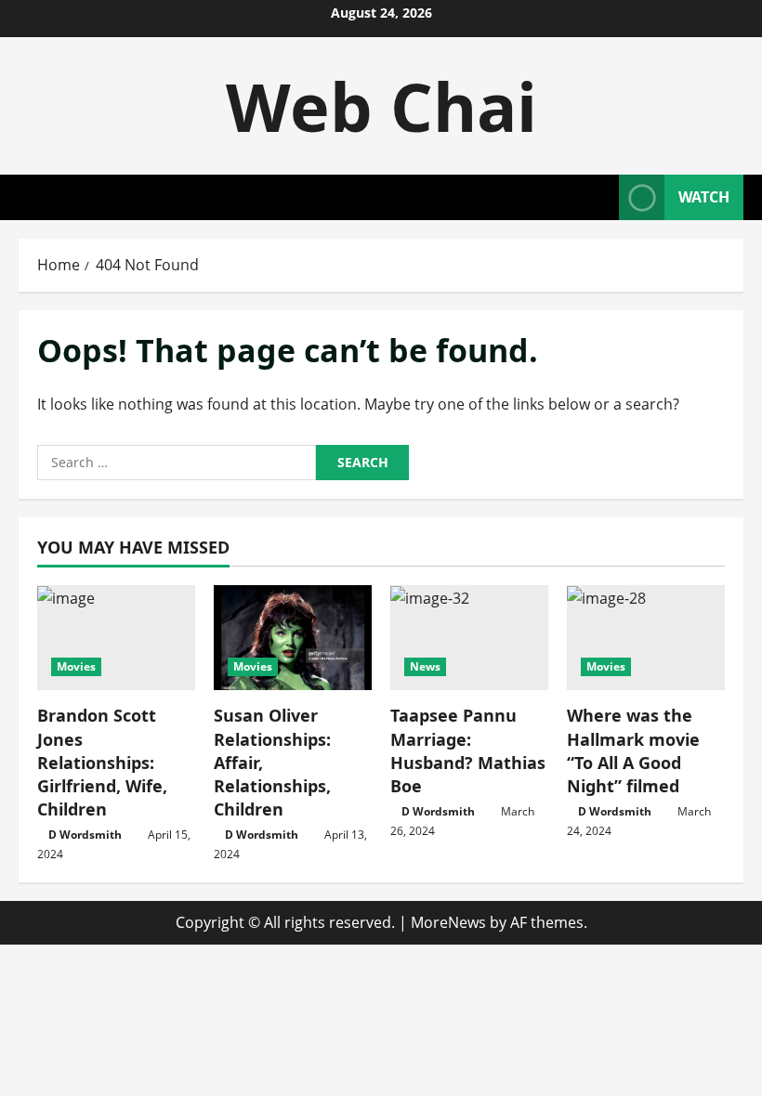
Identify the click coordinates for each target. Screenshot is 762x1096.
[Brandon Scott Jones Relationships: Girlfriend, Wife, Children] (116, 637)
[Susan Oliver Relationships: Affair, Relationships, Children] (293, 637)
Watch (703, 197)
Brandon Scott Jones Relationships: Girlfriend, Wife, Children (102, 762)
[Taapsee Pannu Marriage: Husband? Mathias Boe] (469, 637)
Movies (76, 666)
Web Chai (381, 105)
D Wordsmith (85, 834)
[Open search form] (599, 197)
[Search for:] (176, 462)
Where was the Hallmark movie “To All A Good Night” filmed (633, 750)
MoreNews (448, 922)
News (425, 666)
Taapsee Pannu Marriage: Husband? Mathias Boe (467, 750)
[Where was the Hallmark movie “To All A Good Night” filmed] (646, 637)
